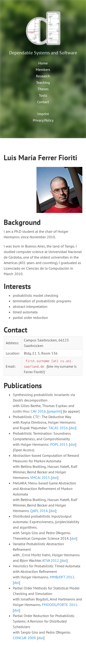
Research (43, 76)
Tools (43, 95)
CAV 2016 (38, 411)
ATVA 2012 (50, 560)
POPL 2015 (59, 444)
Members (43, 69)
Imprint (43, 113)
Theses (43, 89)
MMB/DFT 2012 (62, 577)
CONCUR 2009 (24, 637)
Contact (43, 101)
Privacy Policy (43, 120)
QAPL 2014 (39, 510)
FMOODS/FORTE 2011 (59, 604)
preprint (54, 411)
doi (72, 427)
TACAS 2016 (58, 427)
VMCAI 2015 (40, 477)
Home (43, 63)
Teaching (43, 82)
